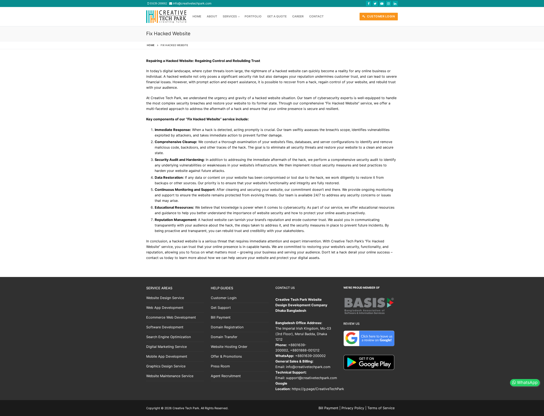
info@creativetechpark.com (192, 3)
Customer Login (224, 298)
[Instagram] (388, 3)
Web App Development (164, 307)
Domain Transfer (224, 337)
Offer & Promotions (226, 356)
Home (151, 45)
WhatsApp (527, 382)
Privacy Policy (352, 408)
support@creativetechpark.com (311, 378)
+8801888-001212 (305, 350)
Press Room (220, 366)
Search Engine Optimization (168, 337)
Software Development (164, 327)
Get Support (221, 307)
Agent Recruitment (226, 376)
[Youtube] (381, 3)
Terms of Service (381, 408)
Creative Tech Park (186, 408)
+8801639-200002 (310, 356)
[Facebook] (368, 3)
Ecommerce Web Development (171, 317)
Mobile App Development (166, 356)
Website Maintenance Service (169, 376)
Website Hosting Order (229, 346)
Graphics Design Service (166, 366)
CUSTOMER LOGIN (380, 16)
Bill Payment (221, 317)
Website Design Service (165, 298)
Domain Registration (227, 327)
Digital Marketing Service (166, 346)
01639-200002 (158, 3)
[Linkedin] (395, 3)
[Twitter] (375, 3)
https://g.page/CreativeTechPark (318, 389)
